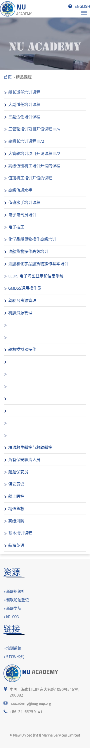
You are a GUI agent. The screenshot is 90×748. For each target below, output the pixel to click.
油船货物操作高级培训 (28, 251)
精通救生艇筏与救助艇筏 (30, 447)
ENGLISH (82, 6)
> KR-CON (11, 617)
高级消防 (16, 521)
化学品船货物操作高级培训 (32, 239)
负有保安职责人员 (24, 460)
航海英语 (16, 545)
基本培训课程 (20, 533)
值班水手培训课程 (24, 202)
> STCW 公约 (14, 657)
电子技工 (16, 227)
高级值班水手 (20, 190)
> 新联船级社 (14, 591)
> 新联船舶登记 (16, 600)
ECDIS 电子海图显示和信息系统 (36, 276)
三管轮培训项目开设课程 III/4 (34, 129)
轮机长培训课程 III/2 (26, 141)
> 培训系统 (12, 648)
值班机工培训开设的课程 (30, 178)
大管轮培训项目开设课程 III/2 (34, 153)
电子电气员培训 (22, 215)
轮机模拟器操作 (22, 349)
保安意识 (16, 484)
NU (24, 8)
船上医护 (16, 496)
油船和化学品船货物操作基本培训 (38, 264)
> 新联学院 (12, 608)
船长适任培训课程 (24, 92)
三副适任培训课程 (24, 117)
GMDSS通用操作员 (24, 288)
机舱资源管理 (20, 313)
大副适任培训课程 (24, 104)
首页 (8, 77)
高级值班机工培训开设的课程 (34, 166)
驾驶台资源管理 (22, 300)
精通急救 (16, 509)
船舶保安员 (18, 472)
